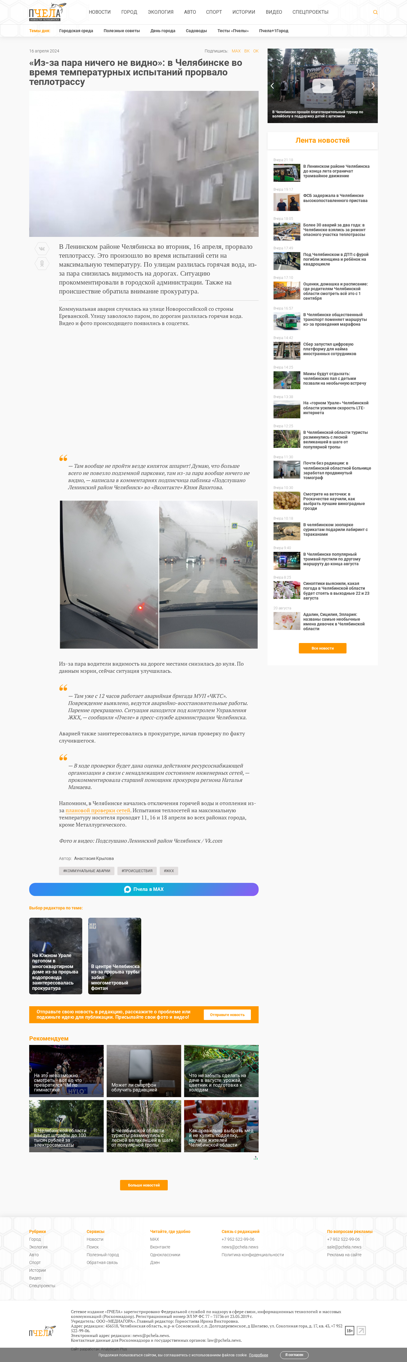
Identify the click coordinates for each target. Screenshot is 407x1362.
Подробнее (258, 1355)
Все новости (323, 648)
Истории (243, 12)
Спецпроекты (311, 12)
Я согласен (294, 1355)
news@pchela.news (240, 1247)
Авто (190, 12)
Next (373, 85)
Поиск (93, 1247)
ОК (256, 51)
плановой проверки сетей (98, 810)
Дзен (155, 1262)
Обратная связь (102, 1262)
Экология (161, 12)
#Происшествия (137, 871)
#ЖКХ (169, 871)
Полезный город (103, 1254)
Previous (272, 85)
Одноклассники (165, 1254)
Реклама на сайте (344, 1254)
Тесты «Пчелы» (233, 30)
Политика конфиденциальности (253, 1254)
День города (162, 30)
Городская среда (76, 30)
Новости (100, 12)
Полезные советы (122, 30)
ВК (247, 51)
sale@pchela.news (344, 1247)
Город (129, 12)
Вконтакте (160, 1247)
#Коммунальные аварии (86, 871)
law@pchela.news (224, 1340)
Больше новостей (144, 1185)
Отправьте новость (227, 1014)
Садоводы (196, 30)
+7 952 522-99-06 (238, 1239)
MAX (236, 51)
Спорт (214, 12)
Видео (274, 12)
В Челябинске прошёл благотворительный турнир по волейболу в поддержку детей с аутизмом (317, 114)
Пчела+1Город (273, 30)
